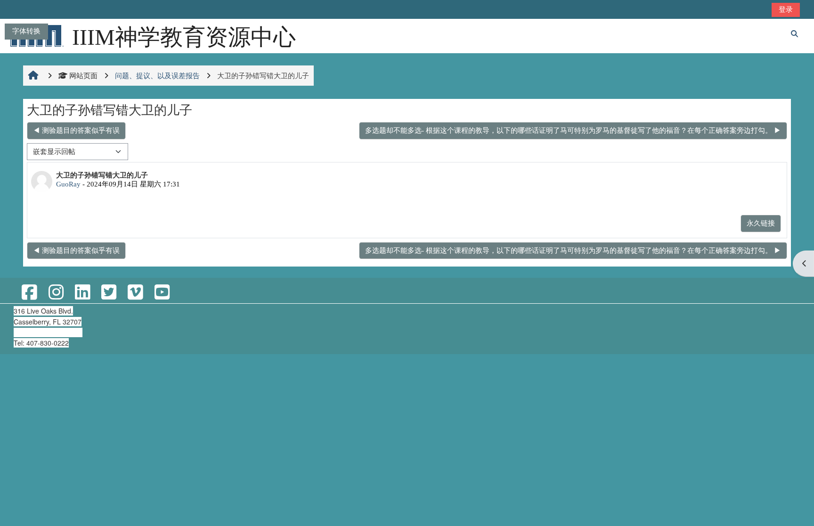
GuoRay (68, 184)
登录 (786, 9)
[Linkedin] (82, 292)
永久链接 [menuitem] (761, 223)
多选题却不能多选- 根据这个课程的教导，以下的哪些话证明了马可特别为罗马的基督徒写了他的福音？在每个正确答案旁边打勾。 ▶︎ (573, 130)
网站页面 (83, 76)
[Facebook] (29, 292)
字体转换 (26, 31)
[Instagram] (56, 292)
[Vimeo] (135, 292)
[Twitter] (109, 292)
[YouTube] (162, 292)
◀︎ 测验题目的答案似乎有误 (76, 130)
